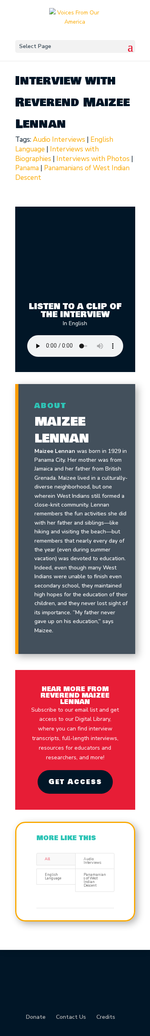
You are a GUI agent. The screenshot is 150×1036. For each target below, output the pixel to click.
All (47, 859)
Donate (36, 1017)
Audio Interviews (59, 139)
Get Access (75, 781)
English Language (53, 876)
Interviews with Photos (93, 158)
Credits (105, 1017)
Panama (27, 168)
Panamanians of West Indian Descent (95, 880)
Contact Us (71, 1017)
